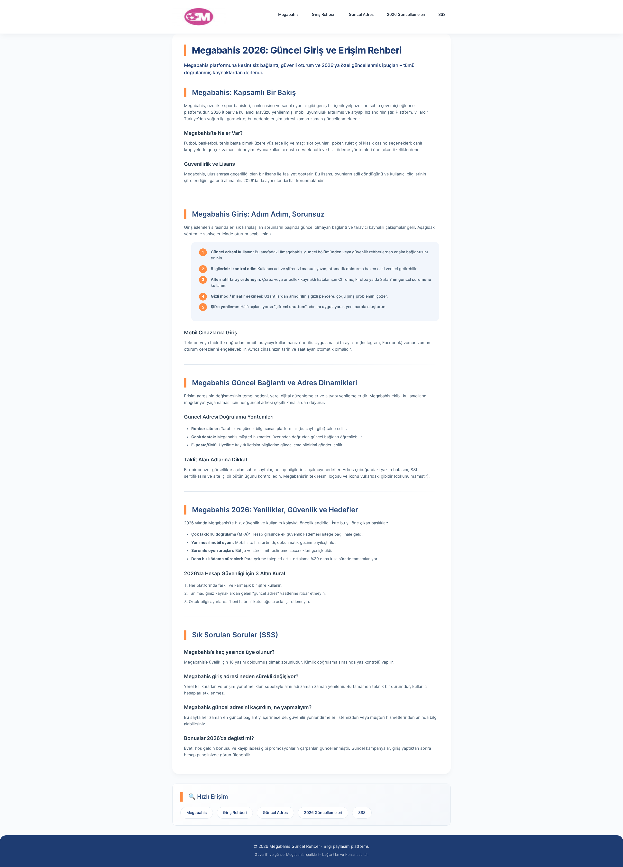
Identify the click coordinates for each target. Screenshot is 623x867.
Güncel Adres (361, 14)
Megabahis (288, 14)
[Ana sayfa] (199, 17)
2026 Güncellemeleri (406, 14)
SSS (442, 14)
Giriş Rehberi (324, 14)
